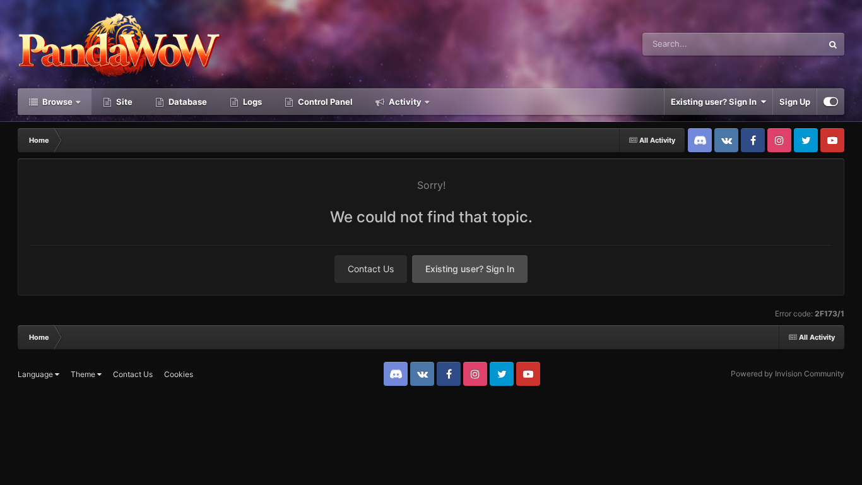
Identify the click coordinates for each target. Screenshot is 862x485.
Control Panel (324, 102)
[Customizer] (830, 101)
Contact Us (371, 268)
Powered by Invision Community (787, 373)
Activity (404, 102)
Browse (56, 102)
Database (187, 102)
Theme (84, 374)
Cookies (178, 374)
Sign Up (794, 102)
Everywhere (783, 44)
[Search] (833, 44)
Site (123, 102)
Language (36, 374)
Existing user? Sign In (715, 102)
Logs (251, 102)
